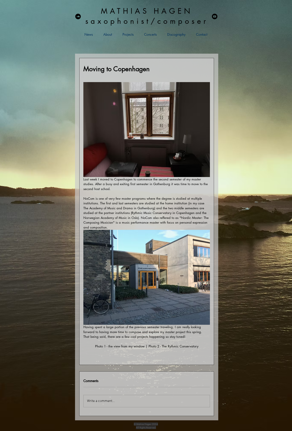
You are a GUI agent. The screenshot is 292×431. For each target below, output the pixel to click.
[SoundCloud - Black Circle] (78, 16)
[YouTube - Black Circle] (214, 16)
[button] (125, 34)
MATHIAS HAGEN (147, 11)
